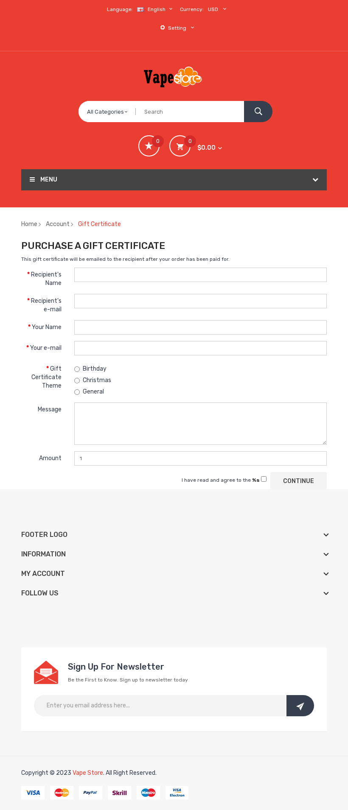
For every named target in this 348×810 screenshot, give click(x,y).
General (93, 391)
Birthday (95, 368)
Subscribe (300, 705)
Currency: (192, 9)
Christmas (97, 380)
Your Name (47, 327)
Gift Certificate (99, 224)
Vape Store (88, 772)
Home (29, 224)
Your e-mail (46, 348)
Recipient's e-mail (46, 305)
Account (58, 224)
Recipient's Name (46, 279)
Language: (120, 9)
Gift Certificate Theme (46, 377)
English (157, 9)
